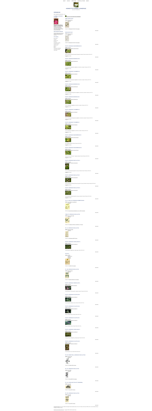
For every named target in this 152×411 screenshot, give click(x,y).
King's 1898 (69, 370)
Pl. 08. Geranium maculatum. (72, 269)
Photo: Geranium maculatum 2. (72, 160)
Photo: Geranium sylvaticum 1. (72, 317)
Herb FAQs (55, 38)
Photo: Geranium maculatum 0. (72, 187)
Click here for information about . (73, 16)
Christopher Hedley (57, 42)
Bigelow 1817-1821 (72, 279)
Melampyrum (70, 256)
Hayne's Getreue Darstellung (73, 210)
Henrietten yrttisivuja (57, 48)
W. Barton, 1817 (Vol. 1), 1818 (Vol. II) (74, 224)
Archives (55, 41)
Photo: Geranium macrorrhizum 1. (73, 134)
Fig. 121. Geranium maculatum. (72, 368)
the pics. (75, 365)
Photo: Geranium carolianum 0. (72, 241)
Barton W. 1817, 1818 (71, 215)
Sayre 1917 (69, 394)
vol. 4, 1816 (79, 210)
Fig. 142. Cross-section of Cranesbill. (74, 382)
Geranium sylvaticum (74, 297)
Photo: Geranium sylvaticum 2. (72, 306)
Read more (96, 30)
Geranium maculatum (74, 177)
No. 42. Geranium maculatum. (72, 227)
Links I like (55, 50)
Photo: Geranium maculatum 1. (72, 175)
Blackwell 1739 (70, 20)
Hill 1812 (69, 255)
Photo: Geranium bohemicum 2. (72, 84)
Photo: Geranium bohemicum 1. (72, 96)
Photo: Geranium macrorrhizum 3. (73, 45)
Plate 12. (67, 253)
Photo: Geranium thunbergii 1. (72, 122)
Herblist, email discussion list (58, 34)
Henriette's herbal (56, 406)
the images (83, 210)
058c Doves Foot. (69, 18)
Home (54, 14)
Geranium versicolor (74, 285)
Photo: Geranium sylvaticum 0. (72, 294)
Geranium (69, 34)
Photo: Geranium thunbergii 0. (72, 71)
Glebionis (69, 257)
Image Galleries (56, 43)
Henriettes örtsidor (57, 49)
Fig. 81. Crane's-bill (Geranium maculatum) (75, 354)
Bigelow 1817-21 (70, 270)
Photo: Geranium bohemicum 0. (72, 58)
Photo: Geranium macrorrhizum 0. (73, 147)
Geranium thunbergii (74, 112)
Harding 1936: (71, 365)
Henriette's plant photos (59, 14)
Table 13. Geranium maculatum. (72, 214)
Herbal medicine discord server (59, 33)
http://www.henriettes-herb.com (59, 409)
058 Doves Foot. (69, 32)
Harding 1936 (70, 356)
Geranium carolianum (74, 244)
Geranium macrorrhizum (74, 48)
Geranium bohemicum (74, 61)
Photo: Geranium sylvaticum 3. (72, 341)
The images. (78, 42)
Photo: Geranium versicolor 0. (72, 282)
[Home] (76, 5)
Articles (55, 39)
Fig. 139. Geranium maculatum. (72, 393)
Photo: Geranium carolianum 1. (72, 329)
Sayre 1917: (71, 389)
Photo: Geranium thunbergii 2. (72, 109)
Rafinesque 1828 (70, 229)
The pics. (81, 224)
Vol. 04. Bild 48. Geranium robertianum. (74, 200)
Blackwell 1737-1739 (72, 42)
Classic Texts (56, 40)
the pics (76, 238)
